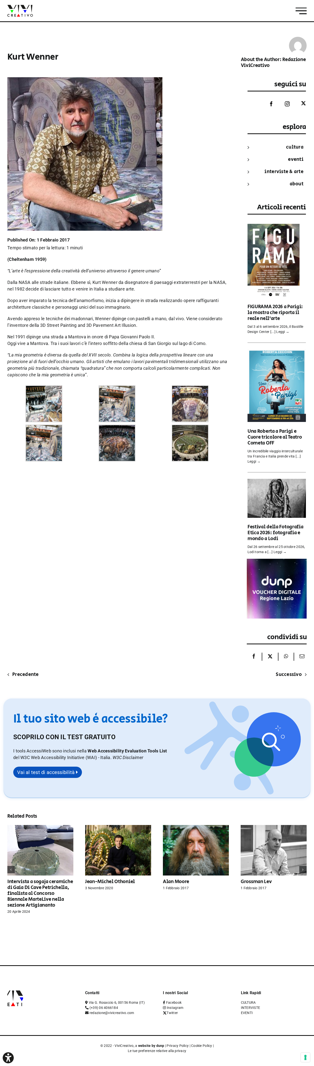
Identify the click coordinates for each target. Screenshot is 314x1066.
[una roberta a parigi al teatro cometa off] (277, 352)
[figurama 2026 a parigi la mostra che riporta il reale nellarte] (274, 227)
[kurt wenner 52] (117, 428)
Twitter (172, 1013)
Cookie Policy (201, 1046)
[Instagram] (283, 104)
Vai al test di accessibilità (46, 772)
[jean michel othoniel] (118, 827)
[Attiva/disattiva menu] (301, 11)
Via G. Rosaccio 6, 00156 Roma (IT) (117, 1002)
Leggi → (282, 332)
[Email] (300, 657)
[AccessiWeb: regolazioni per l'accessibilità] (8, 1058)
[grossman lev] (274, 827)
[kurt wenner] (117, 388)
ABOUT (296, 184)
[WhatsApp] (285, 657)
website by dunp (151, 1046)
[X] (270, 657)
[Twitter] (300, 103)
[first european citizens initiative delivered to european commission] (190, 428)
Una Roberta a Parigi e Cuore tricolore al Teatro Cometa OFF (275, 437)
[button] (128, 757)
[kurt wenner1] (190, 388)
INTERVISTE (250, 1008)
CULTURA (294, 147)
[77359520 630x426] (44, 388)
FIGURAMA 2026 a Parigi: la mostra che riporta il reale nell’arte (275, 312)
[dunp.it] (277, 562)
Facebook (174, 1002)
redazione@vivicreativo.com (112, 1013)
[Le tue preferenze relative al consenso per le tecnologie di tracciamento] (305, 1057)
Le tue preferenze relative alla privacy (157, 1051)
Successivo (289, 674)
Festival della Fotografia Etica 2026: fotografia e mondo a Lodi (275, 532)
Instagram (175, 1008)
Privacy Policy (178, 1046)
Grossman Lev (256, 881)
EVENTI (295, 159)
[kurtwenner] (44, 428)
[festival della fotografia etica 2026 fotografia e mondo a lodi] (277, 482)
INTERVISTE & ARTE (283, 171)
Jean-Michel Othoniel (110, 881)
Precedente (25, 674)
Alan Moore (176, 881)
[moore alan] (196, 827)
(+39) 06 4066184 (104, 1008)
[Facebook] (268, 104)
